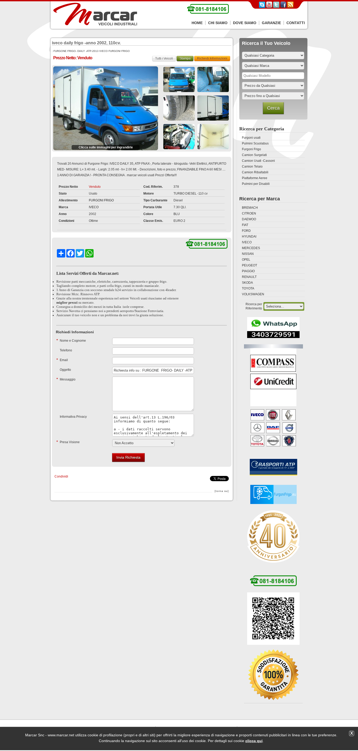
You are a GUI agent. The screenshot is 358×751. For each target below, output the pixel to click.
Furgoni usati (251, 138)
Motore (148, 193)
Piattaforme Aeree (254, 178)
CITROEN (249, 213)
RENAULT (249, 277)
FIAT (245, 225)
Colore (148, 214)
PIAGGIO (248, 271)
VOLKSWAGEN (253, 294)
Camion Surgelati (254, 155)
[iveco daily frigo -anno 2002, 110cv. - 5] (213, 108)
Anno (63, 214)
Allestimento (68, 200)
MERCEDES (251, 248)
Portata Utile (152, 207)
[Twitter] (276, 7)
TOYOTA (248, 288)
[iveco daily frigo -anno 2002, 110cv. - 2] (179, 79)
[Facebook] (283, 7)
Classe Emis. (153, 221)
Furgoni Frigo (251, 149)
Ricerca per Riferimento (254, 306)
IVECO (94, 207)
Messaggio (67, 379)
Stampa (185, 58)
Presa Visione (70, 442)
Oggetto (65, 370)
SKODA (247, 283)
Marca (63, 207)
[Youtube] (269, 7)
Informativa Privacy (73, 417)
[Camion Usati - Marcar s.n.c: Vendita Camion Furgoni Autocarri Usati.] (95, 14)
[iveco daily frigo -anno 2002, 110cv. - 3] (213, 79)
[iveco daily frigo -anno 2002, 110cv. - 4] (179, 108)
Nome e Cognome (73, 340)
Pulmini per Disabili (256, 184)
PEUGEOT (249, 265)
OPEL (246, 259)
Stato (63, 193)
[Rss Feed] (290, 7)
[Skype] (262, 7)
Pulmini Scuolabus (255, 143)
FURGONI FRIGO (101, 200)
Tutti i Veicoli (164, 58)
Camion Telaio (252, 166)
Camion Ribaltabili (255, 172)
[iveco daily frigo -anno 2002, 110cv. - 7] (213, 136)
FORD (246, 231)
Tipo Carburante (155, 200)
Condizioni (66, 221)
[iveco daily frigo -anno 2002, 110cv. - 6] (179, 136)
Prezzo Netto (68, 187)
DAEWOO (249, 219)
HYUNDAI (249, 236)
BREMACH (250, 208)
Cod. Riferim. (153, 187)
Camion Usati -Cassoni (258, 161)
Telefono (66, 350)
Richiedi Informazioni (212, 58)
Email (64, 360)
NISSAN (248, 254)
